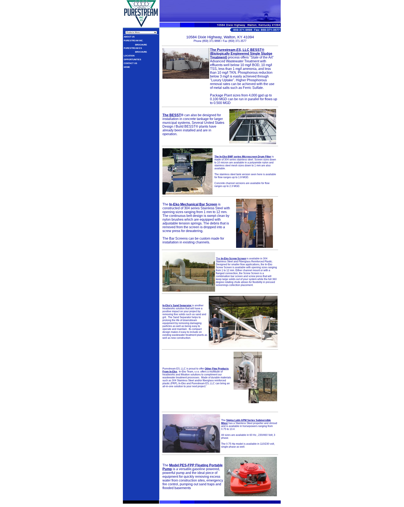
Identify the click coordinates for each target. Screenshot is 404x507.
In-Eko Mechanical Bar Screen (193, 204)
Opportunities (132, 59)
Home (127, 67)
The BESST (171, 115)
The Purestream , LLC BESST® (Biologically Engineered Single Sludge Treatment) (241, 53)
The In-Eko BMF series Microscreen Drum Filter (242, 156)
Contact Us (130, 63)
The (218, 258)
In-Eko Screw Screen (233, 258)
